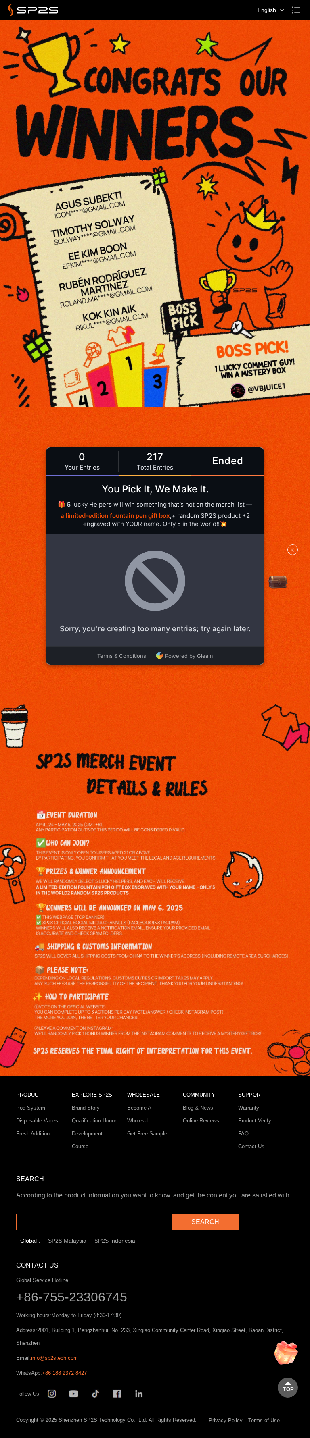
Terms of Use (264, 1420)
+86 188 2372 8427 (64, 1373)
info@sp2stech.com (54, 1358)
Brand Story (86, 1108)
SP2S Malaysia (67, 1240)
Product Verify (254, 1121)
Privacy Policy (226, 1420)
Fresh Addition (33, 1133)
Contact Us (251, 1146)
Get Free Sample (147, 1133)
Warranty (248, 1108)
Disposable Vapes (37, 1121)
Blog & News (198, 1108)
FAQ (243, 1133)
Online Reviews (201, 1121)
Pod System (30, 1108)
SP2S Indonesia (114, 1240)
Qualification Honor (94, 1121)
